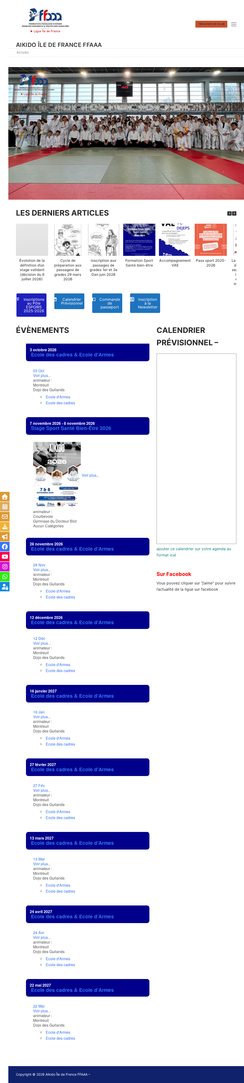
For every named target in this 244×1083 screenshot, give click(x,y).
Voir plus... (42, 373)
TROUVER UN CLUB (211, 24)
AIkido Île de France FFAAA (59, 44)
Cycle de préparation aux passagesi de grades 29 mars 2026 (67, 269)
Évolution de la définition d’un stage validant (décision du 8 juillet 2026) (32, 269)
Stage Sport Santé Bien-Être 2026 (71, 428)
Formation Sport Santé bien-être (139, 262)
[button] (234, 213)
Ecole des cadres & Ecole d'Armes (72, 354)
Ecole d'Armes (58, 397)
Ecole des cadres (60, 403)
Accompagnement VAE (175, 262)
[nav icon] (233, 24)
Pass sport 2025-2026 (211, 262)
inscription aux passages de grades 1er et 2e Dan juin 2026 (103, 267)
